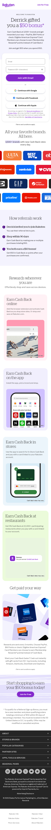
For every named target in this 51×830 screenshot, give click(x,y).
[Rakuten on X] (25, 771)
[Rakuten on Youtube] (31, 771)
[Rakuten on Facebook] (19, 771)
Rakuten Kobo (13, 818)
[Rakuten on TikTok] (13, 771)
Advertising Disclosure (25, 793)
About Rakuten (37, 823)
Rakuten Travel (37, 818)
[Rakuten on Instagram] (7, 771)
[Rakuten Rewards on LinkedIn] (43, 771)
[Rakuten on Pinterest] (37, 771)
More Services (13, 823)
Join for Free (43, 4)
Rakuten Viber (37, 814)
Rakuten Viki (14, 814)
